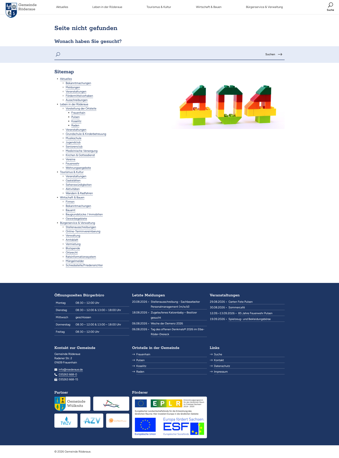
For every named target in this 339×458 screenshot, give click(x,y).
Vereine (70, 159)
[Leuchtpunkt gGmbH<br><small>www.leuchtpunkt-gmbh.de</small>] (117, 421)
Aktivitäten (73, 189)
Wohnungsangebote (78, 167)
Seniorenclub (74, 146)
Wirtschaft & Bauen (72, 197)
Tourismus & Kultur (72, 172)
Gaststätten (73, 180)
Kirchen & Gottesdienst (80, 155)
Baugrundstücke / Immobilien (84, 214)
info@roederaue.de (71, 369)
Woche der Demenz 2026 (167, 323)
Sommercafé (236, 307)
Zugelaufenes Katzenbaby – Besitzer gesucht (174, 315)
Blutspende (73, 248)
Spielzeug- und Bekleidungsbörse (249, 319)
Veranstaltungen (76, 91)
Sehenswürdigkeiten (79, 184)
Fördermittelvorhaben (79, 95)
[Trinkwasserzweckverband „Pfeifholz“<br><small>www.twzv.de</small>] (66, 421)
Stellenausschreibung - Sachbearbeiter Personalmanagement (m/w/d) (175, 304)
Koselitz (76, 121)
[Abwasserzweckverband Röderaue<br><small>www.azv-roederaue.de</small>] (91, 421)
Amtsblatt (72, 239)
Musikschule (73, 138)
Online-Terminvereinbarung (83, 231)
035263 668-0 (68, 374)
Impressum (221, 371)
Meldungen (73, 87)
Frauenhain (78, 112)
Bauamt (70, 210)
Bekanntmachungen (78, 83)
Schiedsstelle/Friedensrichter (84, 265)
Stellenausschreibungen (81, 227)
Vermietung (73, 244)
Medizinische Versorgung (81, 150)
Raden (75, 125)
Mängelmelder (75, 261)
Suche (218, 354)
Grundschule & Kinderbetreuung (86, 134)
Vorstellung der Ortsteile (81, 108)
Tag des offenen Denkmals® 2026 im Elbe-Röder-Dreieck (177, 332)
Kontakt (219, 360)
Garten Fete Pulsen (240, 301)
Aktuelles (66, 78)
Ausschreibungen (77, 100)
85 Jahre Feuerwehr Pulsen (255, 313)
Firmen (70, 201)
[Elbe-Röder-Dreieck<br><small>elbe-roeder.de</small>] (111, 404)
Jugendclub (73, 142)
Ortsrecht (72, 252)
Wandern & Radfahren (79, 193)
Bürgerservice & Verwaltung (77, 222)
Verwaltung (73, 235)
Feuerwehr (72, 163)
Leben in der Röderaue (74, 104)
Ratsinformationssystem (81, 256)
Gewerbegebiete (76, 218)
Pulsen (75, 117)
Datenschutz (222, 366)
